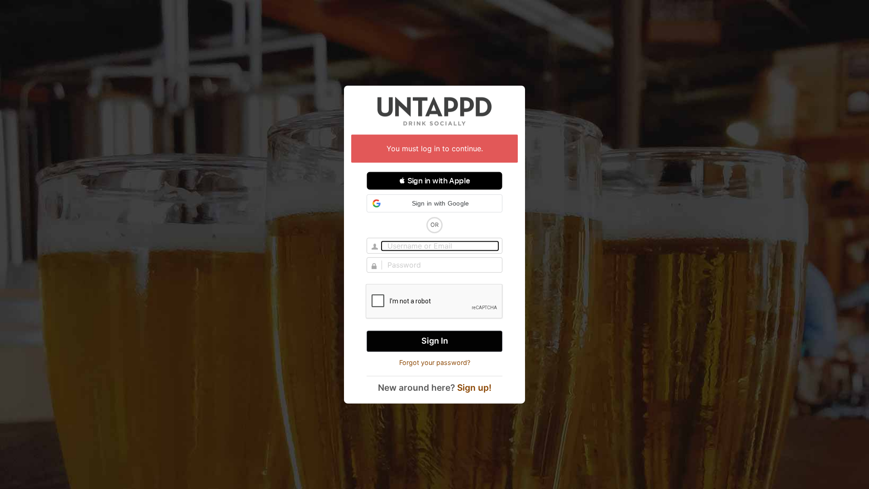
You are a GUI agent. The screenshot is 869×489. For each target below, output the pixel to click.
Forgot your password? (434, 362)
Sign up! (474, 387)
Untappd (434, 110)
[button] (434, 181)
